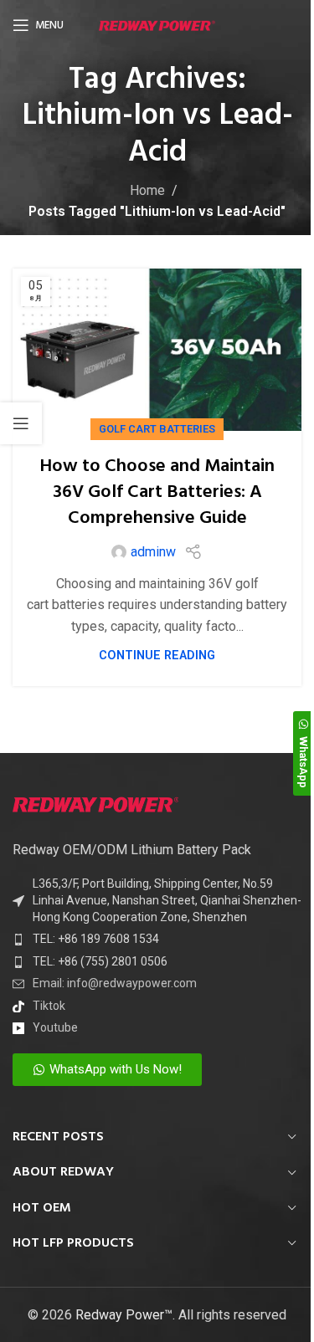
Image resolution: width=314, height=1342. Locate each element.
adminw (153, 552)
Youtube (55, 1027)
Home (147, 190)
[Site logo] (157, 25)
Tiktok (49, 1005)
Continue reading (157, 655)
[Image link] (95, 804)
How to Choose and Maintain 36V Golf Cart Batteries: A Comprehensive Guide (157, 492)
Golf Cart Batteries (157, 429)
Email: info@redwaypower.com (115, 983)
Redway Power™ (123, 1315)
